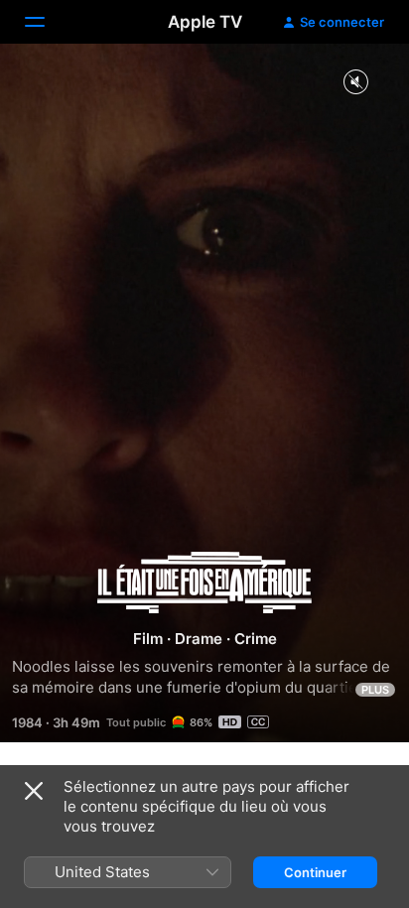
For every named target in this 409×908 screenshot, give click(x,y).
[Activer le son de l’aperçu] (355, 82)
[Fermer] (34, 791)
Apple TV (205, 22)
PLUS (375, 690)
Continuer (315, 872)
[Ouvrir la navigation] (46, 22)
